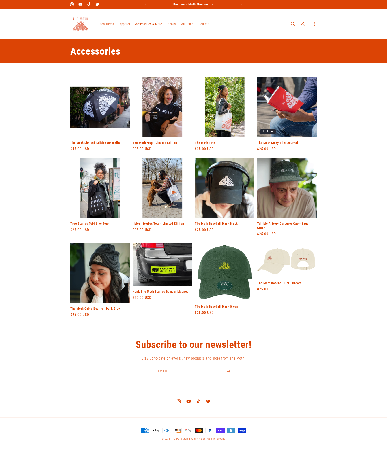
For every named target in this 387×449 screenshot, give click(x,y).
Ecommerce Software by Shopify (207, 438)
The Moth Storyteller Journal (277, 143)
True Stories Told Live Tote (89, 223)
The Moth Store (180, 438)
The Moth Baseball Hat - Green (216, 306)
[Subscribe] (229, 371)
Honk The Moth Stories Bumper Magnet (160, 291)
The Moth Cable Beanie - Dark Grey (95, 308)
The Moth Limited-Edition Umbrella (95, 143)
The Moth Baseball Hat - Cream (279, 283)
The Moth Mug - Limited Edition (155, 143)
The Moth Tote (205, 143)
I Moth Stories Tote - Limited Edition (158, 223)
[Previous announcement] (146, 4)
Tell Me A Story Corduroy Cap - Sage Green (283, 225)
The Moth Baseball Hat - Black (216, 223)
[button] (293, 24)
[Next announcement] (241, 4)
